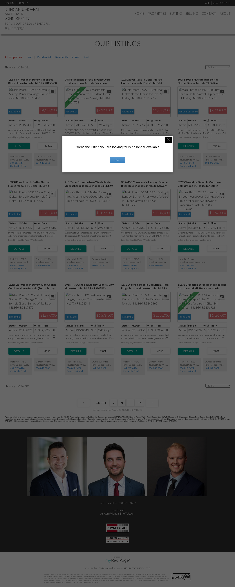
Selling (191, 13)
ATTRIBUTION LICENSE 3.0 (137, 568)
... (130, 403)
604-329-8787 (187, 265)
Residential (44, 57)
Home (139, 13)
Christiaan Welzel (106, 568)
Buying (176, 13)
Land (29, 57)
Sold (86, 57)
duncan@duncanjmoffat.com (117, 513)
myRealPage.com (117, 560)
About (225, 13)
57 (139, 403)
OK (117, 160)
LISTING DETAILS (19, 146)
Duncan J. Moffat (22, 9)
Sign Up (23, 3)
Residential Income (67, 57)
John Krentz (17, 18)
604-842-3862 (43, 162)
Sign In (9, 3)
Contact (209, 13)
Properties (157, 13)
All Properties (13, 57)
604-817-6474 (17, 162)
